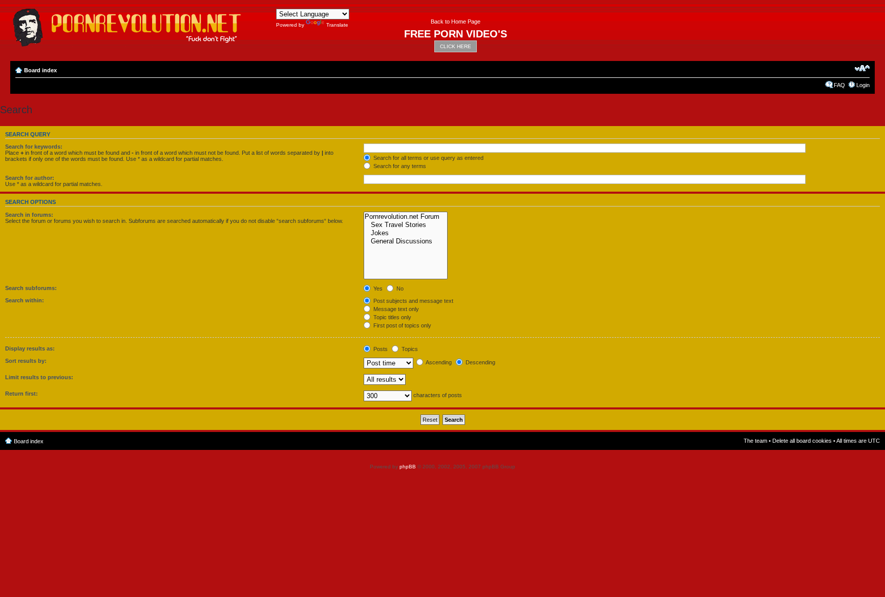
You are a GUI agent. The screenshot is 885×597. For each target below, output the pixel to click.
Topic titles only (391, 317)
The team (755, 441)
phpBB (407, 466)
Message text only (395, 309)
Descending (479, 362)
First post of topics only (401, 325)
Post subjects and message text (412, 301)
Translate (337, 25)
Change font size (862, 68)
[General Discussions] (405, 241)
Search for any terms (399, 166)
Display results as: (30, 348)
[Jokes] (405, 233)
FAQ (839, 85)
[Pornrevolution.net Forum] (405, 217)
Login (863, 85)
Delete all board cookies (802, 441)
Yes (377, 288)
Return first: (21, 393)
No (399, 288)
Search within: (24, 300)
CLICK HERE (455, 46)
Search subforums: (31, 288)
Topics (409, 349)
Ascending (438, 362)
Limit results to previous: (39, 377)
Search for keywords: (33, 146)
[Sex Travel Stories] (405, 225)
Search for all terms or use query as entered (427, 158)
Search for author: (29, 178)
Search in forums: (29, 215)
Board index (40, 70)
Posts (380, 349)
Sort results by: (26, 361)
